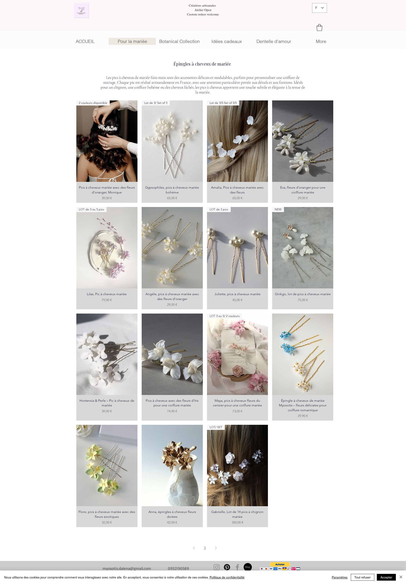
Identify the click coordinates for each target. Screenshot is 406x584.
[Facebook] (237, 567)
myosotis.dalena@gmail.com (127, 568)
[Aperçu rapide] (302, 141)
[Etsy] (248, 567)
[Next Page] (215, 548)
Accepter (386, 577)
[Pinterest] (227, 567)
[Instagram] (217, 567)
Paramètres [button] (339, 577)
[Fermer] (400, 577)
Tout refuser (362, 577)
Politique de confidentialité (227, 577)
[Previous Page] (193, 548)
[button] (319, 27)
